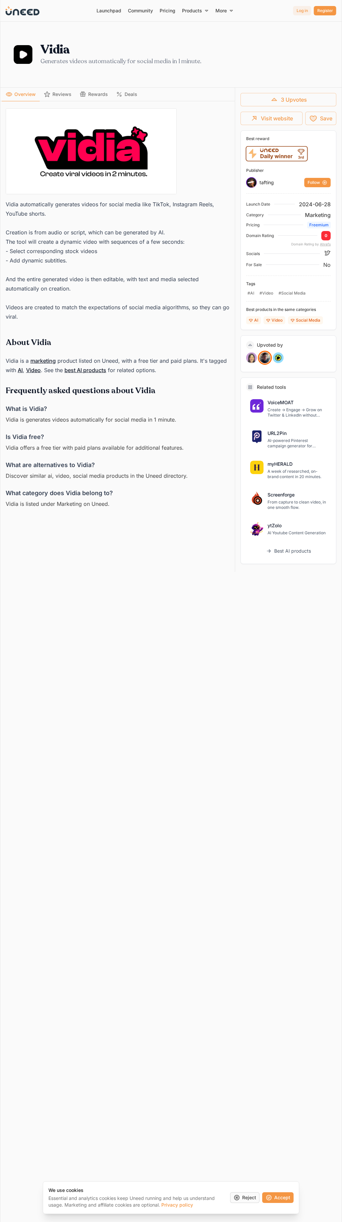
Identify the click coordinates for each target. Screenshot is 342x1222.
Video (33, 370)
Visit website (277, 118)
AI (20, 370)
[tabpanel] (117, 308)
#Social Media (292, 293)
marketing (43, 360)
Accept (282, 1197)
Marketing (318, 215)
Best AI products (292, 551)
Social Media (308, 320)
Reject (249, 1197)
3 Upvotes (294, 99)
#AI (250, 293)
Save (326, 118)
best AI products (85, 370)
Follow (314, 182)
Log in (302, 10)
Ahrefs (325, 244)
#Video (266, 293)
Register (325, 10)
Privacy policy (177, 1205)
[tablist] (117, 94)
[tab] (21, 94)
